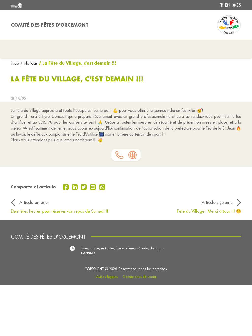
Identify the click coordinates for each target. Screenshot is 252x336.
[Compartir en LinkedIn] (75, 186)
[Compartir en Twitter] (84, 186)
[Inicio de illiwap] (57, 5)
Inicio (15, 63)
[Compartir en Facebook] (66, 186)
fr (221, 5)
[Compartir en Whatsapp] (102, 186)
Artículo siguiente (217, 202)
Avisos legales (107, 277)
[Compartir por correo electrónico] (93, 186)
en (227, 5)
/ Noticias (29, 63)
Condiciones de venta (139, 277)
